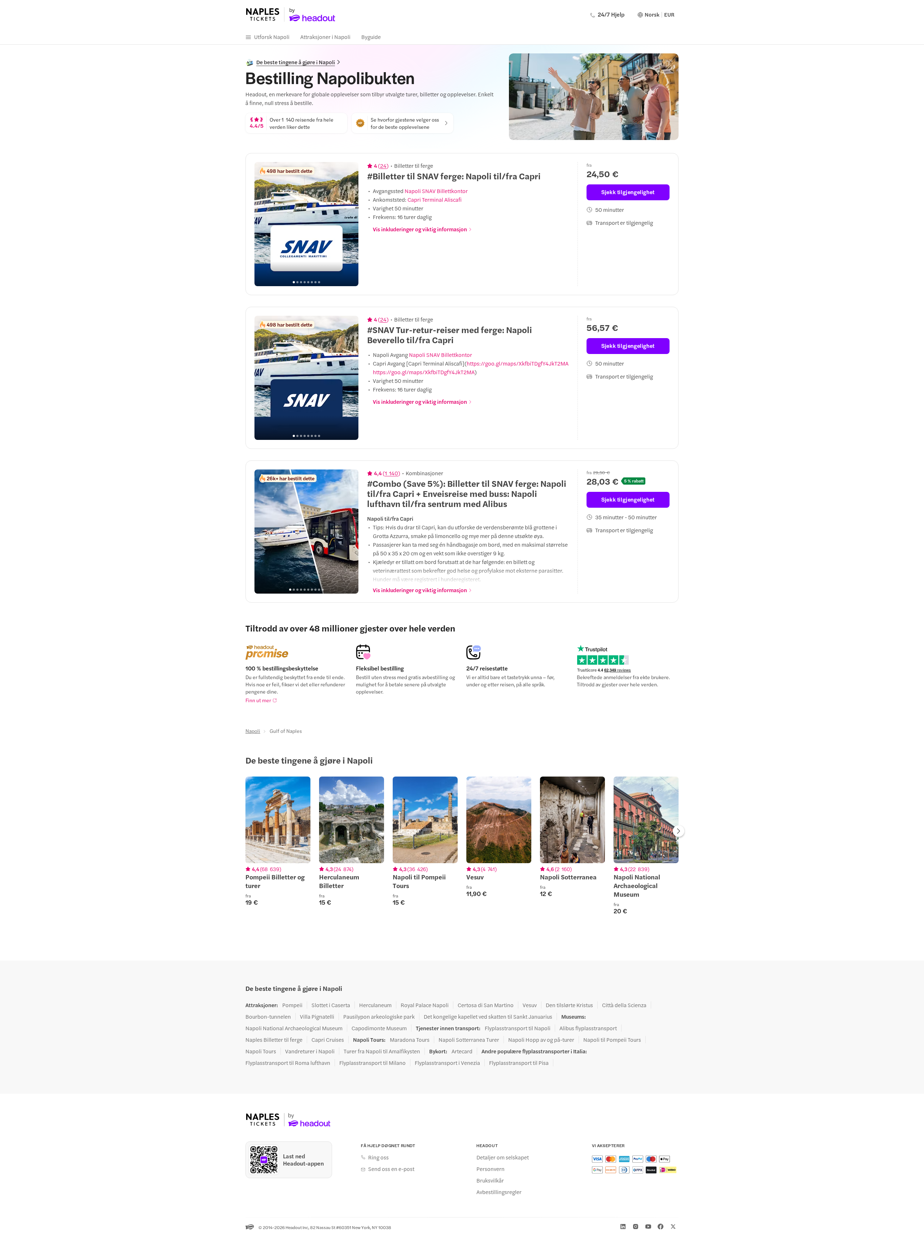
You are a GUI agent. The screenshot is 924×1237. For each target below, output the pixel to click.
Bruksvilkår (490, 1180)
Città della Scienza (624, 1005)
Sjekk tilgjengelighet (628, 192)
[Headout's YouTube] (648, 1226)
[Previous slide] (263, 224)
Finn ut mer (258, 700)
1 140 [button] (391, 473)
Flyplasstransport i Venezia (447, 1062)
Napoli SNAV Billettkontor (436, 190)
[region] (306, 224)
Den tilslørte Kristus (569, 1005)
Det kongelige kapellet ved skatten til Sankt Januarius (488, 1016)
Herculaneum (375, 1005)
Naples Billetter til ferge (273, 1039)
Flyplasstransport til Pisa (519, 1062)
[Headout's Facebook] (660, 1226)
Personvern (490, 1168)
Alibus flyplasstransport (588, 1028)
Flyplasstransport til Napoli (517, 1028)
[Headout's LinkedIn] (623, 1226)
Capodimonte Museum (379, 1028)
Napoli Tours (260, 1051)
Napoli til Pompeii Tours (612, 1039)
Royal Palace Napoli (425, 1005)
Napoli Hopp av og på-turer (541, 1039)
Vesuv (530, 1005)
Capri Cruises (327, 1039)
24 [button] (383, 165)
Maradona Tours (410, 1039)
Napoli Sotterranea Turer (469, 1039)
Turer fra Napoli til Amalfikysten (382, 1051)
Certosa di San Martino (486, 1005)
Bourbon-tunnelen (268, 1016)
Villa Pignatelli (317, 1016)
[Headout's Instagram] (635, 1226)
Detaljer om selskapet (502, 1157)
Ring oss (378, 1157)
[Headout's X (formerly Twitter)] (673, 1226)
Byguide (371, 36)
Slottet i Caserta (330, 1005)
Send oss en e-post (391, 1168)
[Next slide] (349, 224)
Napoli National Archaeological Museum (294, 1028)
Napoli (252, 731)
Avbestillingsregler (499, 1192)
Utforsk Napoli (271, 36)
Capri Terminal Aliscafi (434, 199)
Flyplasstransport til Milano (372, 1062)
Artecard (462, 1051)
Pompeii (292, 1005)
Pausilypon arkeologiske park (379, 1016)
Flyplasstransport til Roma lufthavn (287, 1062)
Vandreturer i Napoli (310, 1051)
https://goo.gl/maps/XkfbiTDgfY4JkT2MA (517, 363)
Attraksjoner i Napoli (325, 36)
